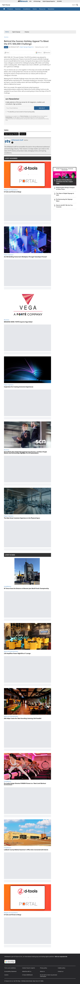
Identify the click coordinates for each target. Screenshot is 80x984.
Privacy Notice (9, 117)
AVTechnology (37, 1)
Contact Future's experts (28, 968)
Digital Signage (16, 32)
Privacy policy (43, 968)
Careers (6, 975)
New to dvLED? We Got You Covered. (64, 206)
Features (22, 134)
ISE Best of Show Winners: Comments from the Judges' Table (64, 181)
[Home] (23, 1)
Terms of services (24, 116)
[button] (75, 5)
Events (35, 9)
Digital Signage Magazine (49, 1)
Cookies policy (61, 968)
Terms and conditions (10, 968)
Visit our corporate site (61, 956)
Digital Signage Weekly (11, 134)
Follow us (40, 52)
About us (42, 971)
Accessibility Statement (10, 971)
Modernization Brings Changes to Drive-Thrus (65, 188)
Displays (27, 32)
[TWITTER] (12, 143)
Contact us (60, 971)
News (6, 47)
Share (8, 52)
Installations (26, 9)
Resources (42, 9)
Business (18, 9)
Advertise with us (26, 971)
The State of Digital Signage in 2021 (65, 194)
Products (10, 9)
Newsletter (51, 9)
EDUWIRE (59, 1)
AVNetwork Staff (14, 47)
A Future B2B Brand (27, 975)
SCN (30, 1)
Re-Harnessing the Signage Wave (64, 200)
